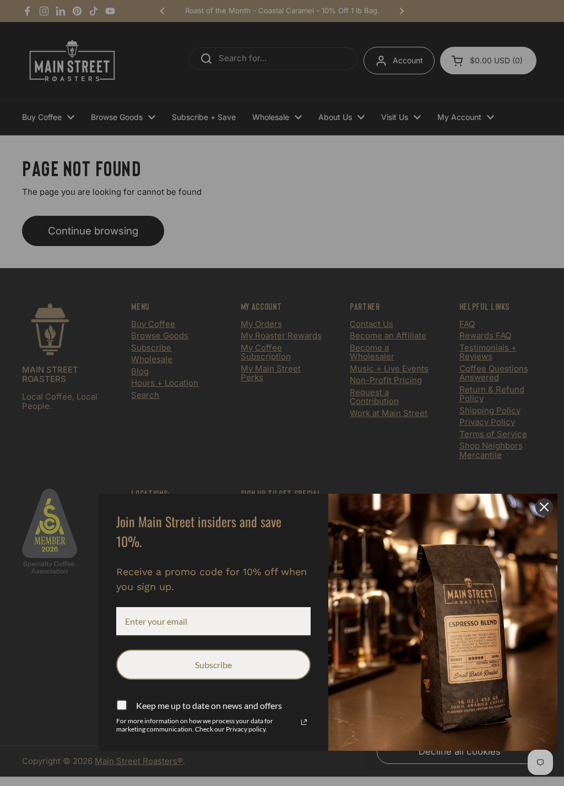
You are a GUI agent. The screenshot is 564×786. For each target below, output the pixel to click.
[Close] (544, 507)
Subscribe (213, 664)
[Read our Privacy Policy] (304, 722)
